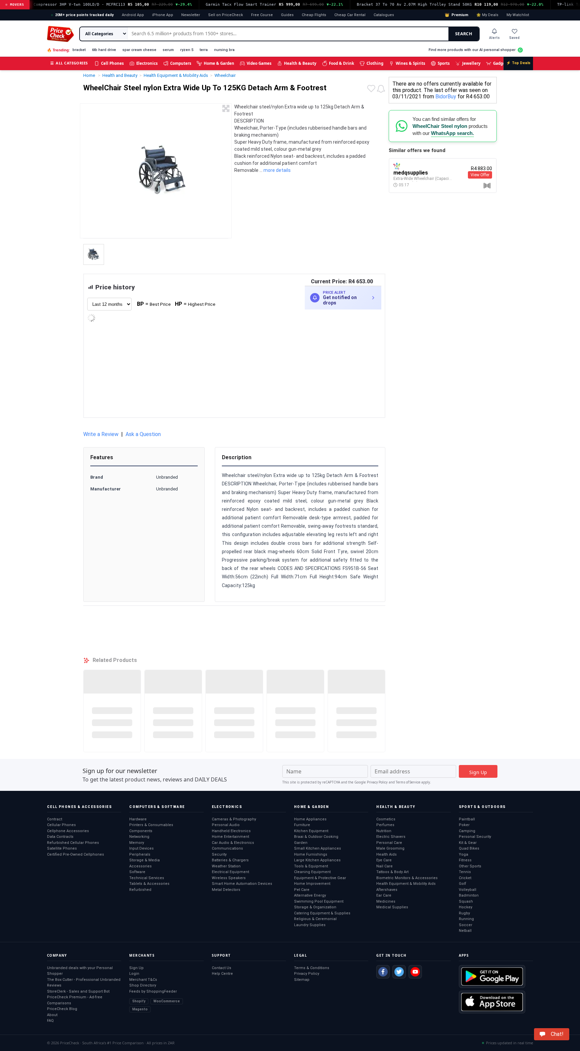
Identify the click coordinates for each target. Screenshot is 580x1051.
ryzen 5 (186, 50)
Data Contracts (60, 836)
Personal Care (389, 843)
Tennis (465, 872)
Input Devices (141, 848)
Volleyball (467, 890)
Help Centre (222, 973)
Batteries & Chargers (230, 860)
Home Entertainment (230, 836)
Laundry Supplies (310, 925)
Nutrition (383, 831)
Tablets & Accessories (149, 883)
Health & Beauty (300, 63)
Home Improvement (312, 883)
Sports (444, 63)
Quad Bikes (469, 848)
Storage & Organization (315, 907)
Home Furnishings (310, 854)
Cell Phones (112, 63)
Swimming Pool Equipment (318, 901)
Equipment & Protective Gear (320, 878)
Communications (227, 848)
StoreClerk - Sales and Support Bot (78, 991)
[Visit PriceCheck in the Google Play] (492, 976)
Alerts (494, 38)
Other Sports (470, 866)
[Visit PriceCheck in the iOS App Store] (492, 1002)
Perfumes (385, 825)
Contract (54, 819)
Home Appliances (310, 819)
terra (204, 50)
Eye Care (384, 860)
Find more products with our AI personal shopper (472, 50)
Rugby (464, 913)
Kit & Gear (468, 843)
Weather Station (226, 866)
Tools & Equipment (311, 866)
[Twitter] (399, 971)
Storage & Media (144, 860)
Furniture (302, 825)
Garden (300, 843)
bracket (79, 50)
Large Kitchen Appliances (317, 860)
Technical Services (146, 878)
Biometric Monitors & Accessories (407, 878)
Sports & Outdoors (482, 807)
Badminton (469, 895)
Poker (464, 825)
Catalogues (384, 15)
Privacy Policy (377, 782)
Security (219, 854)
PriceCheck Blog (62, 1009)
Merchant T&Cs (143, 979)
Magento (140, 1009)
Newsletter (190, 15)
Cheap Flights (314, 15)
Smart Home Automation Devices (242, 883)
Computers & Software (157, 807)
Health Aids (386, 854)
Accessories (140, 866)
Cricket (465, 878)
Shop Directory (142, 985)
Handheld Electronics (231, 831)
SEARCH (463, 34)
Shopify (138, 1001)
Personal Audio (226, 825)
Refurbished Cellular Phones (73, 843)
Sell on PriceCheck (225, 15)
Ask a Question (143, 434)
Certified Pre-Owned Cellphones (75, 854)
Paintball (467, 819)
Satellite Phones (62, 848)
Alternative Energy (310, 895)
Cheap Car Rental (350, 15)
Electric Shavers (390, 836)
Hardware (138, 819)
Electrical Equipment (230, 872)
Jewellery (471, 63)
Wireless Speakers (229, 878)
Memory (136, 843)
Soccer (465, 925)
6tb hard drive (104, 50)
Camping (467, 831)
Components (140, 831)
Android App (133, 15)
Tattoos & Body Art (392, 872)
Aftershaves (386, 890)
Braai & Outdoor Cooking (316, 836)
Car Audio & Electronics (233, 843)
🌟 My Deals (487, 15)
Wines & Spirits (410, 63)
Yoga (463, 854)
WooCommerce (166, 1001)
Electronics (147, 63)
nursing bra (224, 50)
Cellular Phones (61, 825)
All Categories (69, 62)
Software (137, 872)
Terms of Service (408, 782)
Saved (514, 38)
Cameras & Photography (234, 819)
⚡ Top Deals (518, 63)
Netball (465, 930)
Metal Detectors (226, 890)
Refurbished (140, 890)
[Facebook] (383, 971)
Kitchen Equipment (311, 831)
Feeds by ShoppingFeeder (153, 991)
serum (168, 50)
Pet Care (301, 890)
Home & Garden (219, 63)
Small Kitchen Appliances (317, 848)
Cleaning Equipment (312, 872)
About (52, 1015)
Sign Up (136, 968)
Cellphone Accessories (68, 831)
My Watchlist (517, 15)
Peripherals (139, 854)
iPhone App (162, 15)
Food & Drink (341, 63)
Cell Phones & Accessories (79, 807)
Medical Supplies (392, 907)
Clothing (375, 63)
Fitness (465, 860)
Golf (462, 883)
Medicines (385, 901)
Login (134, 973)
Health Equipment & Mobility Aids (406, 883)
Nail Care (384, 866)
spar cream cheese (139, 50)
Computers (180, 63)
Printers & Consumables (151, 825)
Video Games (259, 63)
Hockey (465, 907)
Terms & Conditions (311, 968)
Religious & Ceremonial (315, 919)
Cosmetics (385, 819)
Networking (139, 836)
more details (277, 170)
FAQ (50, 1020)
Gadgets (501, 63)
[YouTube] (415, 971)
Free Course (262, 15)
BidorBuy (445, 96)
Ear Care (383, 895)
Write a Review (100, 434)
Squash (466, 901)
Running (466, 919)
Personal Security (475, 836)
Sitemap (301, 979)
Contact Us (221, 968)
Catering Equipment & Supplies (322, 913)
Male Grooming (390, 848)
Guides (287, 15)
